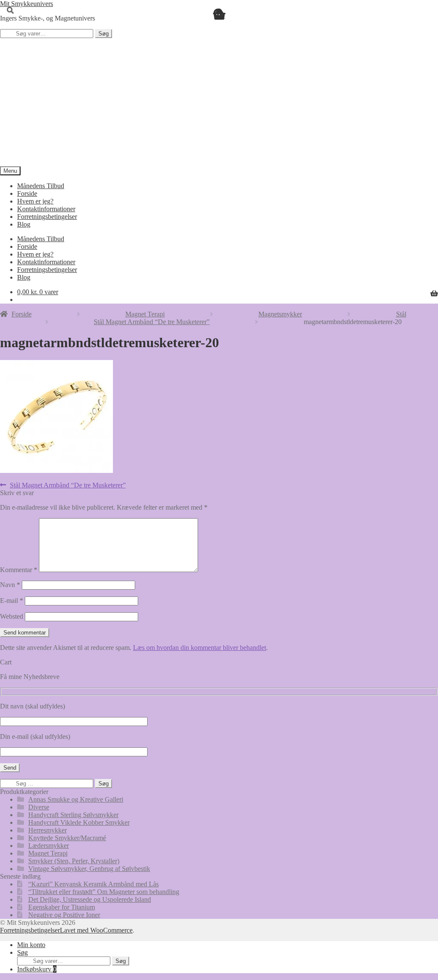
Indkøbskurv (36, 969)
